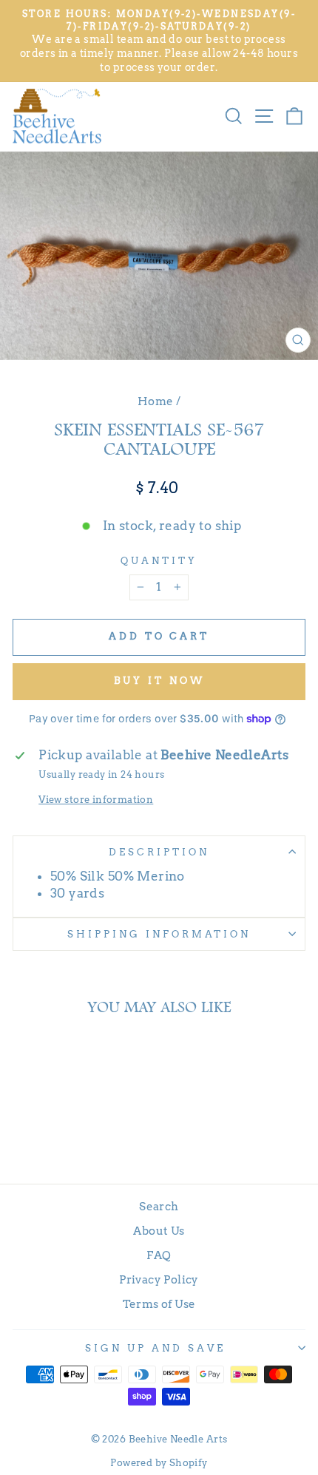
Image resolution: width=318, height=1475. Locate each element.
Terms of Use (159, 1304)
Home (156, 401)
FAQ (158, 1255)
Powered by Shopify (158, 1462)
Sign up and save (155, 1348)
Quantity (159, 560)
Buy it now (159, 680)
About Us (158, 1231)
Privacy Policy (159, 1279)
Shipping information (159, 934)
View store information (95, 799)
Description (159, 852)
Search (158, 1206)
